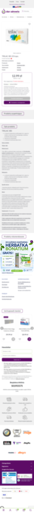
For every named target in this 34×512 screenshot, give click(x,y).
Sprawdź (17, 270)
